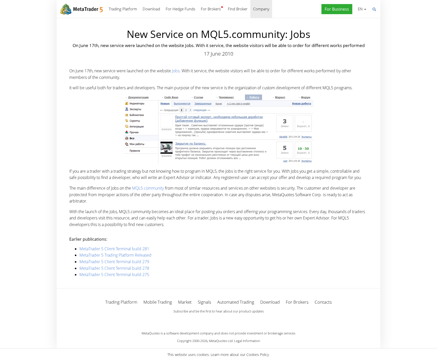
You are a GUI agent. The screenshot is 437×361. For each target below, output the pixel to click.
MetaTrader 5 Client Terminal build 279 (114, 261)
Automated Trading (235, 302)
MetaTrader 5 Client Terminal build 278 (114, 268)
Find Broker (238, 8)
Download (151, 8)
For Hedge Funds (180, 8)
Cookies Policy (257, 354)
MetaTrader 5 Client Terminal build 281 (114, 249)
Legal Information (247, 341)
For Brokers (211, 8)
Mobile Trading (157, 302)
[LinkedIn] (218, 320)
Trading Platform (123, 8)
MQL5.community (148, 188)
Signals (204, 302)
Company (261, 8)
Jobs (176, 71)
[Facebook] (210, 320)
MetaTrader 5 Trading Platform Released (115, 255)
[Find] (374, 9)
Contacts (323, 302)
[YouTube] (227, 320)
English (359, 8)
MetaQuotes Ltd (221, 341)
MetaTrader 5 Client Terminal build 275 (114, 274)
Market (185, 302)
